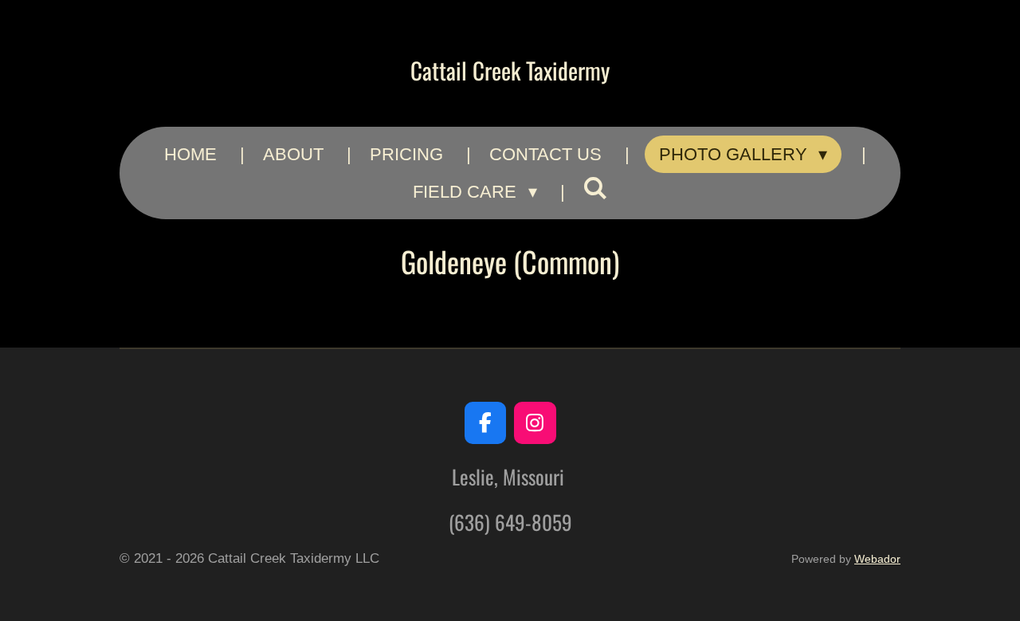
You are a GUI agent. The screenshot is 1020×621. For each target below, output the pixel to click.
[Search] (595, 189)
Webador (877, 558)
